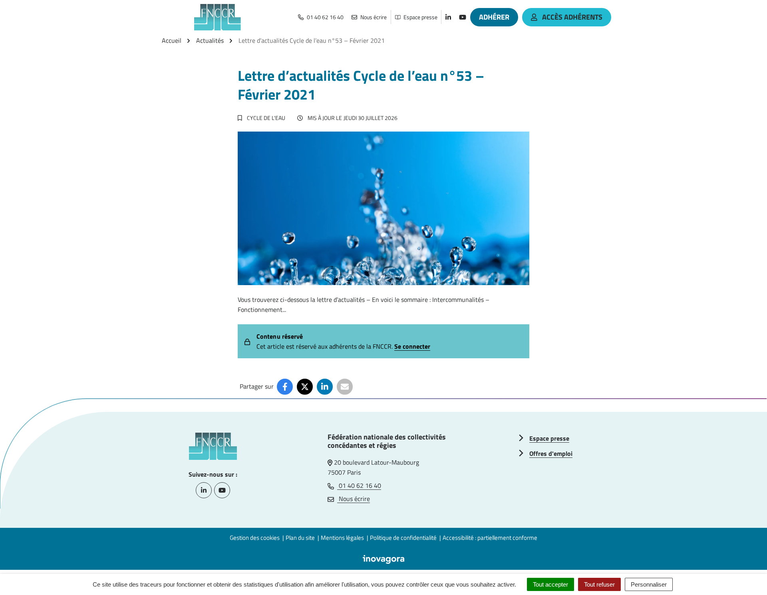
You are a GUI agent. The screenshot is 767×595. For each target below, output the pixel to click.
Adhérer (494, 17)
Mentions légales (342, 537)
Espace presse (549, 438)
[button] (745, 573)
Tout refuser (599, 584)
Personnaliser (649, 584)
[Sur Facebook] (285, 387)
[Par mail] (345, 387)
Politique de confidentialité (403, 537)
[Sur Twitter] (305, 387)
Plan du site (300, 537)
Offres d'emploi (550, 453)
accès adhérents (572, 17)
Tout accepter (550, 584)
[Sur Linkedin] (325, 387)
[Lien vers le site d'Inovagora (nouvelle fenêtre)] (383, 558)
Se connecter (412, 346)
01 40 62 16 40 (359, 485)
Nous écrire (353, 498)
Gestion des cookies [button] (255, 537)
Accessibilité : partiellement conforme (490, 537)
